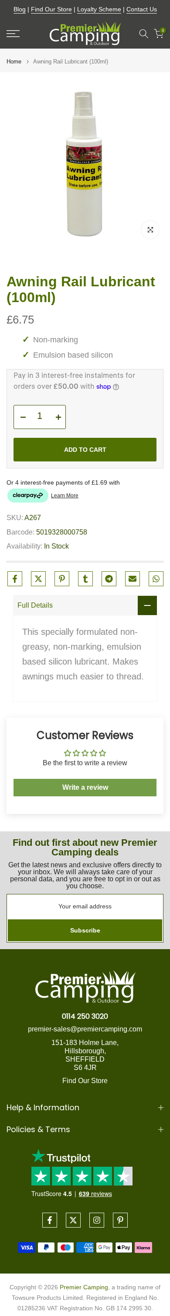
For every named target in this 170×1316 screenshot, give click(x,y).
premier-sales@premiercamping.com (85, 1029)
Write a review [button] (85, 787)
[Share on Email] (132, 578)
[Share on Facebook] (14, 578)
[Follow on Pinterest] (120, 1220)
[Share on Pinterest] (61, 578)
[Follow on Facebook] (49, 1220)
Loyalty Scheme (99, 9)
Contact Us (141, 9)
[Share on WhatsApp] (156, 578)
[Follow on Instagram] (96, 1220)
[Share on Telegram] (109, 578)
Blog (20, 9)
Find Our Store (51, 9)
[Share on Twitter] (38, 578)
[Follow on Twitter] (73, 1220)
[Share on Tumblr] (85, 578)
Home (14, 61)
